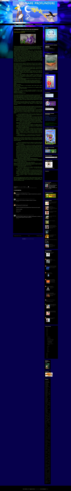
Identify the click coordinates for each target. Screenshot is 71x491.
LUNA (50, 230)
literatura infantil (47, 402)
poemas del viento (47, 477)
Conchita (17, 192)
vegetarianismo (47, 482)
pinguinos (46, 472)
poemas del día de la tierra (47, 423)
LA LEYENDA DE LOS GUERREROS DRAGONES (52, 236)
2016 (47, 333)
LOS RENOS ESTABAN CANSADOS (52, 212)
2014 (47, 335)
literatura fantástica (47, 468)
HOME (15, 24)
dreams (49, 441)
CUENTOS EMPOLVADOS (29, 24)
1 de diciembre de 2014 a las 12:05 (29, 215)
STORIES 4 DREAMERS (50, 293)
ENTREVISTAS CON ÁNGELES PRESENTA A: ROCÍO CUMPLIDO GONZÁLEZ (53, 226)
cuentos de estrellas (47, 390)
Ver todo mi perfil (47, 189)
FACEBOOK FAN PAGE (49, 301)
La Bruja (51, 273)
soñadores (46, 481)
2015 (47, 334)
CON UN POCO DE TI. (49, 286)
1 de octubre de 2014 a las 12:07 (23, 204)
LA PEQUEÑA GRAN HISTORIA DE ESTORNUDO (50, 341)
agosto (48, 346)
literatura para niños (47, 469)
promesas (46, 480)
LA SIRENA (51, 318)
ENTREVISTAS (20, 24)
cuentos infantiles (25, 187)
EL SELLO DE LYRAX (38, 24)
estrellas (49, 444)
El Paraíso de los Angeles (50, 279)
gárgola (46, 445)
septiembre (49, 338)
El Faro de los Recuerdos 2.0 (51, 304)
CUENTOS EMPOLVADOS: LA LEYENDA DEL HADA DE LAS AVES (53, 208)
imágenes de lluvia (47, 460)
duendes (46, 442)
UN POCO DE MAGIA (50, 339)
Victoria (17, 204)
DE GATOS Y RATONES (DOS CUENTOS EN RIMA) (53, 203)
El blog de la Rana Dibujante (51, 311)
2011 (47, 355)
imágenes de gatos (47, 457)
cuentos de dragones (20, 187)
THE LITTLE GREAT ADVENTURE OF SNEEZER (53, 295)
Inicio (29, 235)
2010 (47, 357)
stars (49, 481)
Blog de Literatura (49, 96)
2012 (47, 354)
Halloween (51, 253)
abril (48, 350)
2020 (47, 329)
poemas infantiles (46, 384)
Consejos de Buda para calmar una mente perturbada (52, 281)
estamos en (50, 95)
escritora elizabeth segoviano (32, 187)
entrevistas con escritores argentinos (47, 444)
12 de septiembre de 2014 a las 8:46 (24, 192)
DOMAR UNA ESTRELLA (53, 239)
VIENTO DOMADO (52, 220)
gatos (49, 414)
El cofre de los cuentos (50, 252)
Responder (17, 201)
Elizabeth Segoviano (19, 215)
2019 (47, 330)
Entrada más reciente (17, 235)
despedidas (46, 441)
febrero (48, 351)
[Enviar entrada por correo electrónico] (28, 186)
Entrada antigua (39, 235)
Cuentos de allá (48, 272)
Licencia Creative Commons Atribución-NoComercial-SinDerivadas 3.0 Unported (50, 49)
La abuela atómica (49, 259)
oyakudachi (46, 420)
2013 (47, 353)
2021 (47, 327)
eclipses (49, 442)
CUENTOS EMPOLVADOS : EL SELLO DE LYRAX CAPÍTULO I (52, 245)
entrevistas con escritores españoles (47, 399)
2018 (47, 331)
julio (48, 347)
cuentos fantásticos (47, 386)
